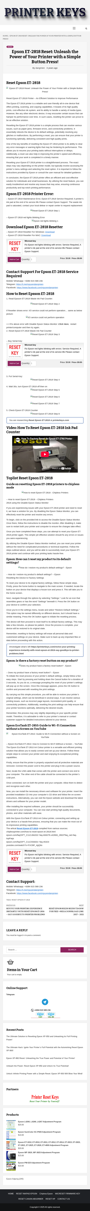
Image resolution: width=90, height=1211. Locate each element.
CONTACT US (64, 1199)
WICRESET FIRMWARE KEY (67, 1194)
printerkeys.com (61, 420)
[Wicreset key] (14, 247)
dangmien (40, 68)
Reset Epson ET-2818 (21, 900)
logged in (21, 935)
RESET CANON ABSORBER (30, 1199)
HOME (11, 1194)
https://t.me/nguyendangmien (29, 284)
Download (50, 232)
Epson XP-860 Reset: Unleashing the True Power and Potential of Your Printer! (40, 1058)
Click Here (63, 324)
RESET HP (50, 1199)
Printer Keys (45, 12)
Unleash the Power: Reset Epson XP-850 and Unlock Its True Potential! (37, 1066)
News (10, 47)
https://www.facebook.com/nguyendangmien (37, 287)
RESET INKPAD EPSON (26, 1194)
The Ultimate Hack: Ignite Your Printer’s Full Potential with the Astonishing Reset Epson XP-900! (44, 1049)
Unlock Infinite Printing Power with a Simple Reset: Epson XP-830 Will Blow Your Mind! (44, 1074)
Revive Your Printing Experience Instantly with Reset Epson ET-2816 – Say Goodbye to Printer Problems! (25, 910)
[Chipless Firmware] (45, 1099)
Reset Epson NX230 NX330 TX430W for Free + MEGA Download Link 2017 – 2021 (66, 910)
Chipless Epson (46, 1194)
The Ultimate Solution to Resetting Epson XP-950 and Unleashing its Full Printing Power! (41, 1038)
